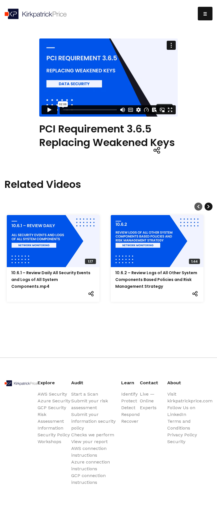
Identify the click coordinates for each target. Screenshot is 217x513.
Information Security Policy (54, 431)
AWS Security (52, 394)
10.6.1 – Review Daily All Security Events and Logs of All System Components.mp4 (50, 279)
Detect (128, 407)
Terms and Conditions (179, 424)
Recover (129, 421)
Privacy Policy (182, 434)
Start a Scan (84, 394)
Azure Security (54, 400)
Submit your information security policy (93, 421)
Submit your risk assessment (89, 404)
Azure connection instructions (90, 465)
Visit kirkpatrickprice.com (189, 397)
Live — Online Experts (148, 400)
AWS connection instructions (89, 452)
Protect (129, 400)
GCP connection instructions (88, 479)
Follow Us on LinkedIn (181, 411)
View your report (89, 441)
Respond (130, 414)
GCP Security (52, 407)
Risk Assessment (51, 418)
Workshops (49, 441)
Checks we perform (92, 434)
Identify (129, 394)
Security (176, 441)
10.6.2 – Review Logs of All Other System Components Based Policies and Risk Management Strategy (156, 279)
